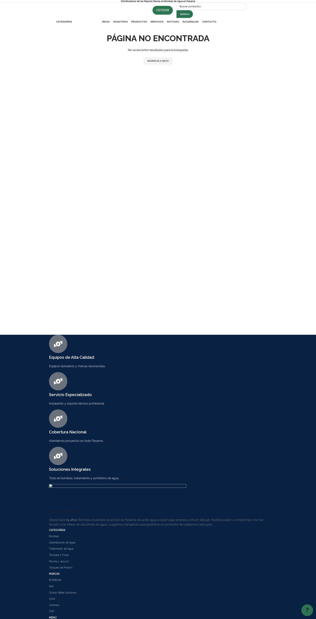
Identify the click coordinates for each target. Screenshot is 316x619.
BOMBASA (55, 580)
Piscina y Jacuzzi (59, 561)
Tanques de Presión (60, 567)
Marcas (54, 573)
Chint (52, 598)
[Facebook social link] (252, 10)
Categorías (57, 530)
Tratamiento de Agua (61, 548)
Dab (51, 586)
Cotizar (162, 10)
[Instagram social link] (257, 10)
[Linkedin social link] (262, 10)
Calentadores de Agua (62, 542)
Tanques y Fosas (59, 554)
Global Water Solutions (62, 592)
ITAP (51, 611)
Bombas (54, 536)
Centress (54, 605)
